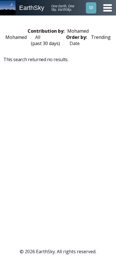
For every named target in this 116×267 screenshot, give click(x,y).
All (37, 37)
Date (75, 43)
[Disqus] (58, 153)
